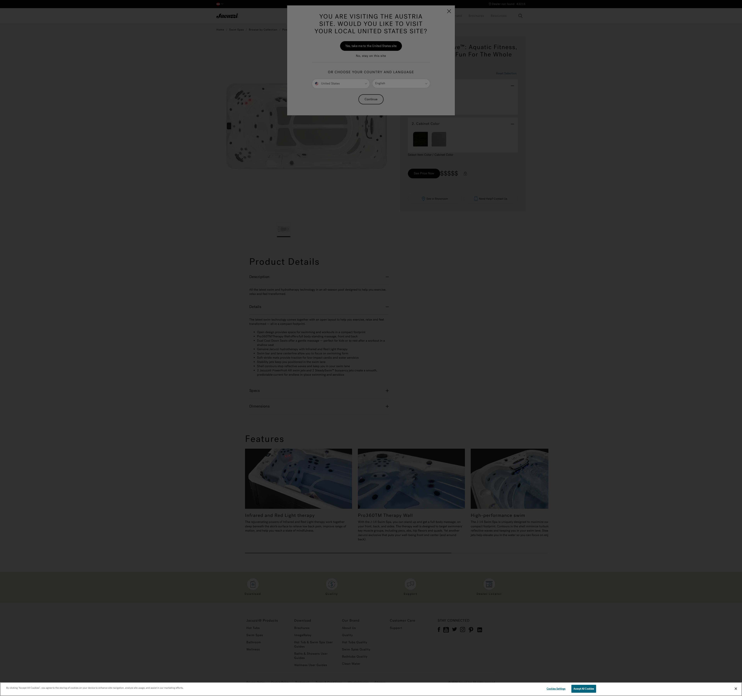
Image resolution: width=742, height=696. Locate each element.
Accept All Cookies (584, 688)
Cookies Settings (556, 688)
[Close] (736, 688)
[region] (371, 689)
